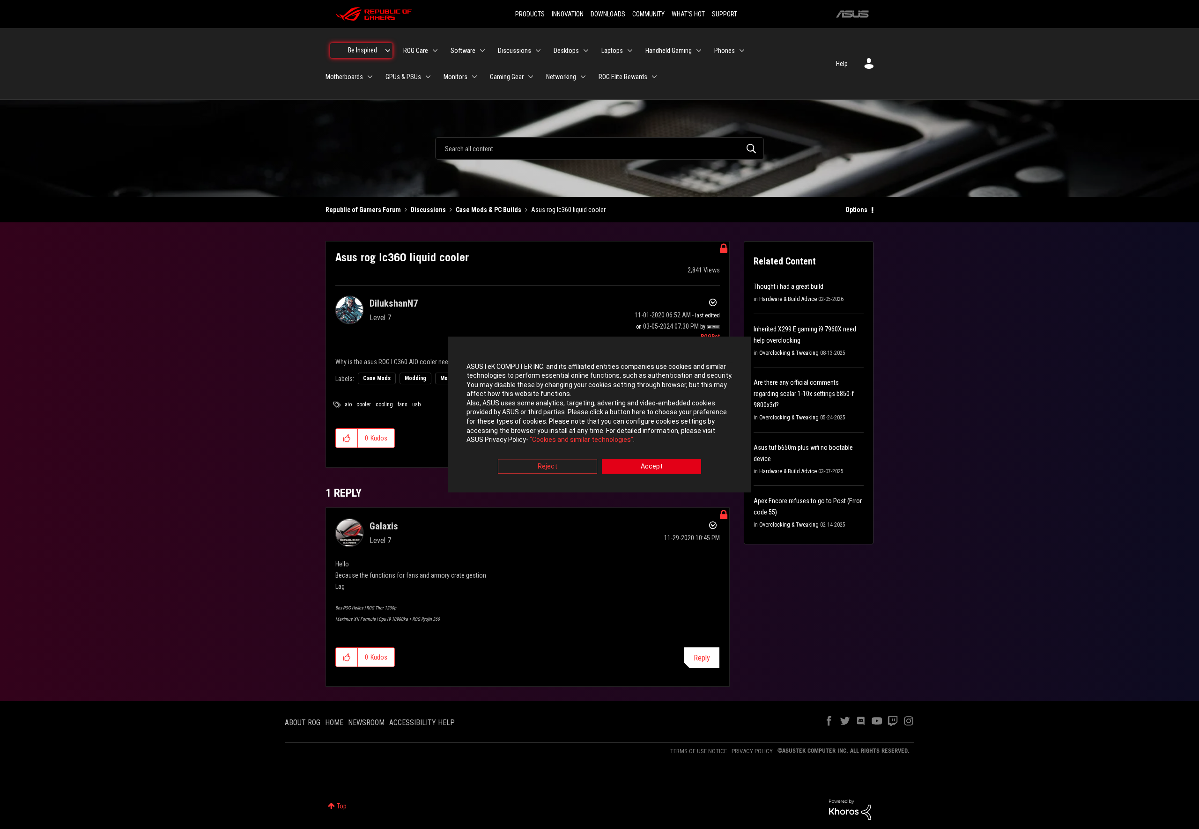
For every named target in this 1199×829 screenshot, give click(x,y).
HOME (334, 722)
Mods (447, 378)
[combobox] (599, 148)
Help (842, 63)
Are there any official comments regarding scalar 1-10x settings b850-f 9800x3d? (804, 394)
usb (416, 404)
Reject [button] (547, 466)
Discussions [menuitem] (514, 50)
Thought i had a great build (788, 286)
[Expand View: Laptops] (630, 50)
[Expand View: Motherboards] (370, 76)
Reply (702, 657)
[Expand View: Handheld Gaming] (698, 50)
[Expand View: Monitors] (474, 76)
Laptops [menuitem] (612, 50)
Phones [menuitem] (724, 50)
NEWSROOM (366, 722)
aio (348, 404)
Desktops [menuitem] (566, 50)
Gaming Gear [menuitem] (507, 77)
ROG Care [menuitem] (415, 50)
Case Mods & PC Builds (488, 209)
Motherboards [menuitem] (344, 77)
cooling (384, 404)
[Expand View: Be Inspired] (387, 50)
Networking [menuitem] (561, 77)
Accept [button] (652, 466)
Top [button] (342, 806)
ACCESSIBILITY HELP (422, 722)
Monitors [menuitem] (455, 77)
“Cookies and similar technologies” (581, 440)
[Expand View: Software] (482, 50)
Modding (415, 378)
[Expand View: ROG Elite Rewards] (654, 76)
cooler (363, 404)
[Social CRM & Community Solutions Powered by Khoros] (850, 809)
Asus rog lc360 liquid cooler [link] (568, 209)
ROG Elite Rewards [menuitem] (623, 77)
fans (402, 404)
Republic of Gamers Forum (363, 209)
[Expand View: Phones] (742, 50)
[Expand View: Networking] (583, 76)
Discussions (428, 209)
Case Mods (377, 378)
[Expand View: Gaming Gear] (530, 76)
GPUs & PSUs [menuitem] (403, 77)
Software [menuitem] (463, 50)
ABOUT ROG (302, 722)
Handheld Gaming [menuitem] (668, 50)
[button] (347, 438)
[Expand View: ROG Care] (435, 50)
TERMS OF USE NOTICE (698, 751)
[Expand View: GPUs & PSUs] (428, 76)
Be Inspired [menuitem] (362, 50)
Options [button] (856, 209)
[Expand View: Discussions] (538, 50)
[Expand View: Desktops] (586, 50)
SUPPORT (724, 14)
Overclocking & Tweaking (789, 353)
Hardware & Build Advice (788, 299)
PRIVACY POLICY (752, 751)
